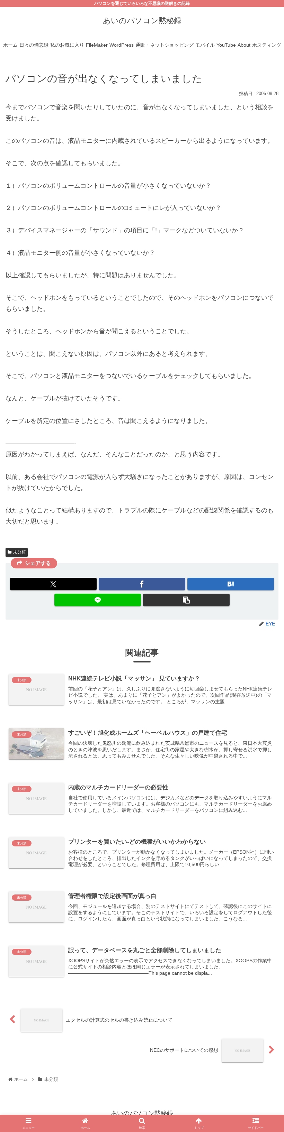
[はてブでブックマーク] (230, 584)
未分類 (19, 552)
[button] (186, 600)
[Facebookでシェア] (142, 584)
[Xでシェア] (53, 584)
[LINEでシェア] (97, 600)
